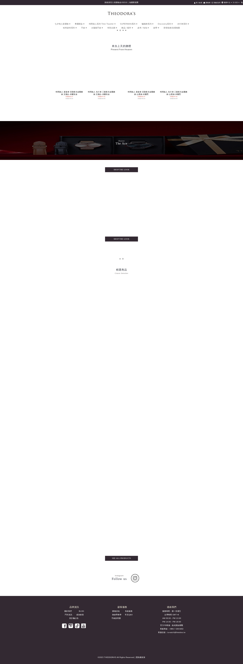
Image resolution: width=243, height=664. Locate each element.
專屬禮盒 (79, 24)
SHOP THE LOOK (121, 170)
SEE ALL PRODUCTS (121, 558)
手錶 (83, 28)
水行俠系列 (182, 24)
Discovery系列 (165, 24)
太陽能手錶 (96, 28)
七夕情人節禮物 (62, 24)
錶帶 (155, 28)
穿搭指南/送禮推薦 (172, 28)
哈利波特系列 (69, 28)
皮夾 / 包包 (142, 28)
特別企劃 (111, 28)
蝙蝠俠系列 (147, 24)
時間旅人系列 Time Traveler (101, 24)
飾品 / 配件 (127, 28)
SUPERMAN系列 (128, 24)
